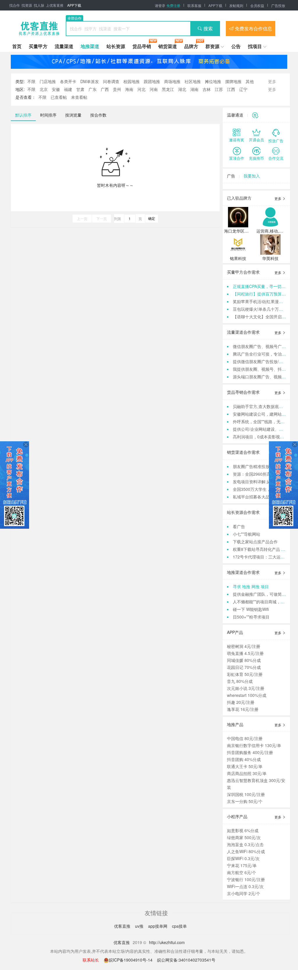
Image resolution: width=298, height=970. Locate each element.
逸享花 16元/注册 (242, 709)
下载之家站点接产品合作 (255, 541)
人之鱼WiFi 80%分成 (246, 851)
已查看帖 (59, 97)
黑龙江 (168, 89)
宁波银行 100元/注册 (246, 879)
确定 (151, 218)
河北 (141, 89)
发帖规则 (236, 5)
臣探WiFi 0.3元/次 (243, 858)
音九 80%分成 (240, 681)
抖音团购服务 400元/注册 (250, 752)
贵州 (117, 89)
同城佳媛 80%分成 (244, 660)
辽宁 (243, 89)
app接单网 (158, 926)
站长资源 (116, 46)
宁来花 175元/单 (242, 865)
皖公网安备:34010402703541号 (186, 960)
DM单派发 (89, 81)
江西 (231, 89)
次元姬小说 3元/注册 (245, 688)
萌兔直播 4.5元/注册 (245, 653)
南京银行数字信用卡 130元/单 (254, 745)
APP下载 (74, 5)
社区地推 (193, 81)
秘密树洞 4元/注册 (243, 646)
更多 (278, 198)
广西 (105, 89)
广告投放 (278, 5)
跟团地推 (152, 81)
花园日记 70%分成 (244, 667)
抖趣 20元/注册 (240, 702)
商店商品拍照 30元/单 (247, 773)
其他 (250, 81)
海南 (129, 89)
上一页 (82, 218)
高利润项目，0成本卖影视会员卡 (262, 437)
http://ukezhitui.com (167, 942)
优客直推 (123, 926)
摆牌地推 (233, 81)
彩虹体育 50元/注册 (244, 674)
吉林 (207, 89)
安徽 (56, 89)
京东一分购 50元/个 (244, 801)
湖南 (194, 89)
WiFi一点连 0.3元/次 (245, 886)
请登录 (160, 5)
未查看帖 (79, 97)
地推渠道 (90, 46)
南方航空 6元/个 (241, 872)
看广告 (239, 526)
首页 (17, 46)
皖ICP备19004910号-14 (131, 960)
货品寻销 (141, 46)
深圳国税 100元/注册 (246, 794)
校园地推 (131, 81)
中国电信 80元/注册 (244, 738)
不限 (31, 81)
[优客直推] (39, 28)
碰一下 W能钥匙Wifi (251, 609)
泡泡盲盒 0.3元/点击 (245, 844)
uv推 (140, 926)
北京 (44, 89)
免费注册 (173, 5)
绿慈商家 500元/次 (244, 837)
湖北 (182, 89)
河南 (154, 89)
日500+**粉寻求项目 (251, 617)
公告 (236, 46)
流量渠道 (64, 46)
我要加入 (252, 176)
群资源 (212, 46)
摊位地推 (213, 81)
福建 (68, 89)
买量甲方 (38, 46)
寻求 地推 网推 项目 (251, 586)
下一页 (101, 218)
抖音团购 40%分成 (244, 759)
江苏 (219, 89)
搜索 (208, 28)
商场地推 (172, 81)
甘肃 (80, 89)
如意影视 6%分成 (242, 830)
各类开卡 (68, 81)
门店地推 (48, 81)
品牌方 (191, 46)
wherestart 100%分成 (246, 695)
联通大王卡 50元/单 (244, 766)
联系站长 (91, 960)
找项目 (255, 46)
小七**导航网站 (246, 534)
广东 (92, 89)
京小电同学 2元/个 (243, 893)
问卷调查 (111, 81)
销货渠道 (167, 46)
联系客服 (194, 5)
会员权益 (257, 5)
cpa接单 (179, 926)
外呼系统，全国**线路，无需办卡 (263, 421)
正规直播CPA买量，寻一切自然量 (263, 286)
